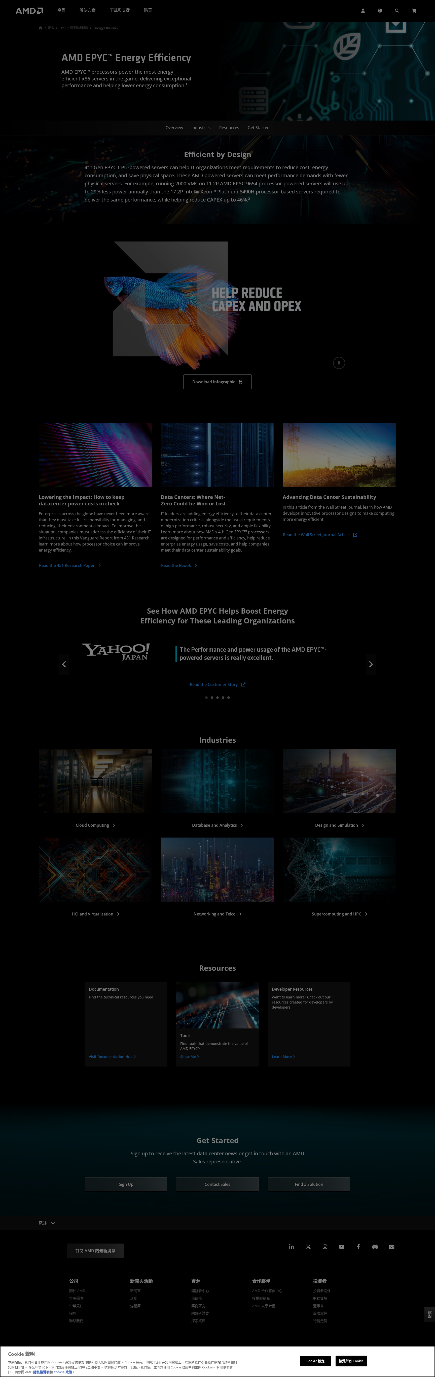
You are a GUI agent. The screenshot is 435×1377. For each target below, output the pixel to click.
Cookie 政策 (63, 1371)
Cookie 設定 (315, 1361)
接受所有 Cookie (351, 1361)
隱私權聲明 (41, 1371)
